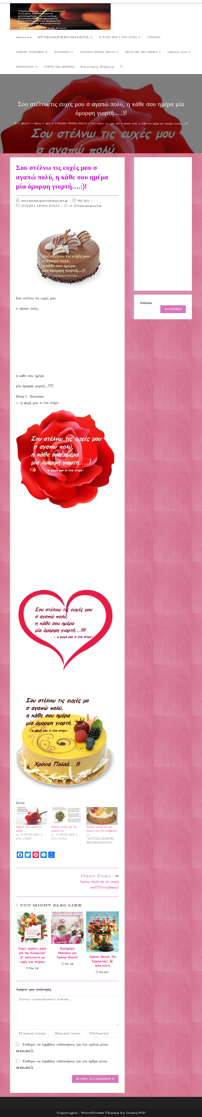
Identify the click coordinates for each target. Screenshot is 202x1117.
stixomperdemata (44, 200)
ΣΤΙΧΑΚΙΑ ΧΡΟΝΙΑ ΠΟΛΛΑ (40, 206)
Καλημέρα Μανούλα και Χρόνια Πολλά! (67, 953)
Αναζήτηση (146, 303)
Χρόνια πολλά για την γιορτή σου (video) (101, 829)
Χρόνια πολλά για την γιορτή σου (64, 829)
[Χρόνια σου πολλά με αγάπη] (31, 816)
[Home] (15, 123)
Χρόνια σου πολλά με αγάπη (29, 829)
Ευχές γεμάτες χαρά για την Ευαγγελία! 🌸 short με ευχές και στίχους (32, 955)
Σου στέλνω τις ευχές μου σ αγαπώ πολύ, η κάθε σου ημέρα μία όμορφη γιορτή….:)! (139, 123)
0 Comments (85, 206)
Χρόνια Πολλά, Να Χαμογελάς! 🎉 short (102, 961)
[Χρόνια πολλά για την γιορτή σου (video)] (102, 816)
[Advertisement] (67, 343)
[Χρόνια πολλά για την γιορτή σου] (66, 816)
